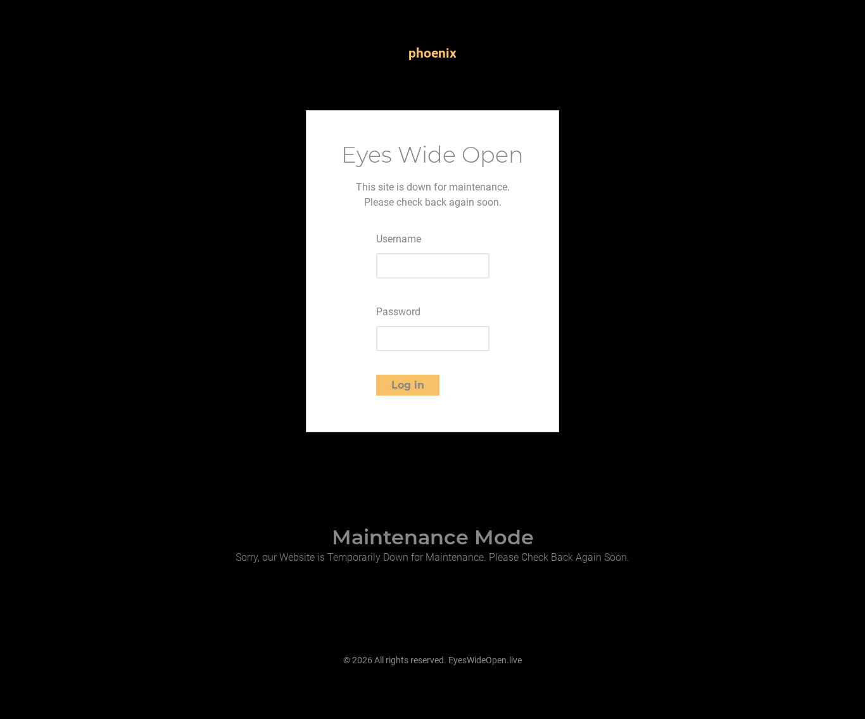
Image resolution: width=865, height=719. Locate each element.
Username (398, 239)
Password (398, 312)
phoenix (432, 53)
